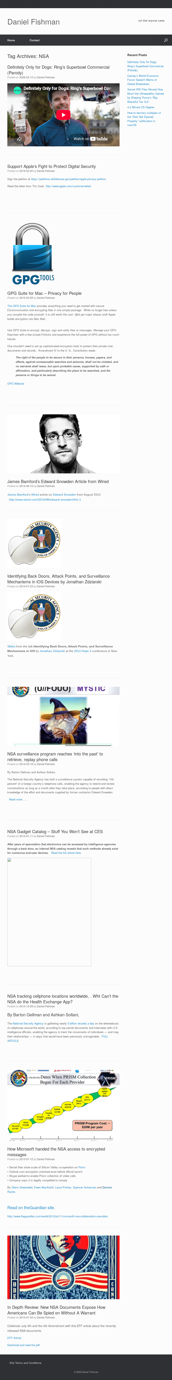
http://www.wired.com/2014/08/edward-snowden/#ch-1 (45, 499)
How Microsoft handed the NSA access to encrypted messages (56, 1151)
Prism (81, 1167)
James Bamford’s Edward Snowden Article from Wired (58, 481)
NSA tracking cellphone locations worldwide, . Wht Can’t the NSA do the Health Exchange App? (62, 999)
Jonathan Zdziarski (52, 651)
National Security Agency (28, 1023)
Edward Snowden (64, 494)
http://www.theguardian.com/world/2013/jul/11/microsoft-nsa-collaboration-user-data (57, 1216)
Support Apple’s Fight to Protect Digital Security (51, 166)
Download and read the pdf (23, 1345)
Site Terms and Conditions (25, 1363)
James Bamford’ (18, 494)
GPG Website (15, 383)
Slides (11, 646)
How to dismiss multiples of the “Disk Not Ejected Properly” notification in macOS (144, 119)
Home (11, 40)
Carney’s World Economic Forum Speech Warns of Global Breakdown (143, 80)
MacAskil (47, 1187)
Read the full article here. (66, 853)
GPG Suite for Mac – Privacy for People (44, 293)
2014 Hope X (82, 651)
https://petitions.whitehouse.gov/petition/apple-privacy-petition (68, 179)
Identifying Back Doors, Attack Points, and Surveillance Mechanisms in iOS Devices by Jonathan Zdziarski (58, 579)
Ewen (37, 1187)
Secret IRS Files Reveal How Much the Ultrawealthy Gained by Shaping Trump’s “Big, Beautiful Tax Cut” (145, 95)
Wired (35, 494)
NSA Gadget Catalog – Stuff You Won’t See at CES (55, 831)
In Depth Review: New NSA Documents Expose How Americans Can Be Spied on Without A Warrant (56, 1310)
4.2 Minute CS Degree (140, 107)
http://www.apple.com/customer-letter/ (68, 186)
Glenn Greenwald (22, 1187)
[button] (166, 40)
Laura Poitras (63, 1187)
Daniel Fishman (46, 77)
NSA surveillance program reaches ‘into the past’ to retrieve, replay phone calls (55, 756)
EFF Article (14, 1338)
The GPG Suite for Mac (22, 306)
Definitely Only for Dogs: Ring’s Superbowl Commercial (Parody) (58, 70)
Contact (34, 40)
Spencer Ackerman (84, 1187)
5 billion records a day (81, 1023)
